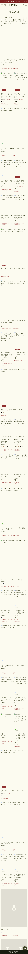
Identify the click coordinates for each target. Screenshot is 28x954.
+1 (9, 446)
